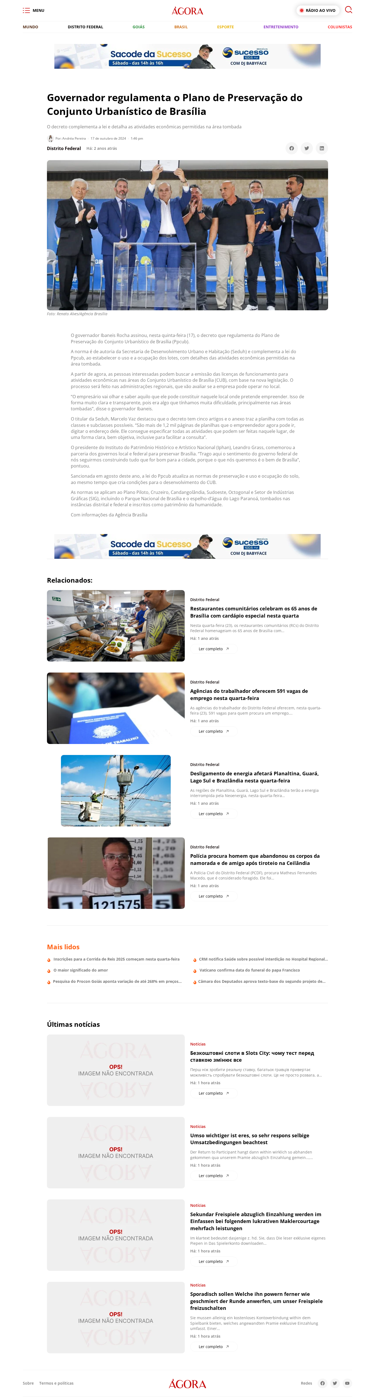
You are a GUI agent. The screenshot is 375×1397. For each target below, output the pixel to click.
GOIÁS (139, 26)
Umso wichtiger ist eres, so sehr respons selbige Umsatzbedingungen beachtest (249, 1139)
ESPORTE (225, 26)
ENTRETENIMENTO (281, 26)
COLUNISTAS (340, 26)
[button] (292, 148)
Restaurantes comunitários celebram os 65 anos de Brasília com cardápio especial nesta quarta (253, 612)
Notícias (198, 1044)
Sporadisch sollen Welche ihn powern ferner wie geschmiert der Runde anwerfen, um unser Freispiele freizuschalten (256, 1301)
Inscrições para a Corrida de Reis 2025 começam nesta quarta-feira (117, 959)
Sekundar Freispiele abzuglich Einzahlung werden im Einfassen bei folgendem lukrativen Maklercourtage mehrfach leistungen (255, 1221)
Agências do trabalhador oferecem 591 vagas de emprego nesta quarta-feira (249, 694)
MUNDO (30, 26)
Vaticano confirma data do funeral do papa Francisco (250, 970)
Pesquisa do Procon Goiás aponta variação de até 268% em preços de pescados (115, 983)
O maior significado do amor (81, 970)
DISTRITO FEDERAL (85, 26)
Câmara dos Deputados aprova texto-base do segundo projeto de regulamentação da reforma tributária (260, 983)
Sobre (28, 1383)
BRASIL (181, 26)
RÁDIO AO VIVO (320, 10)
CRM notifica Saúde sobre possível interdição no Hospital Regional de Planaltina (262, 961)
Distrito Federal (64, 148)
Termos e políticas (56, 1383)
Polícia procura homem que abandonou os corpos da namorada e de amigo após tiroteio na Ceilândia (255, 859)
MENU (38, 10)
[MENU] (26, 10)
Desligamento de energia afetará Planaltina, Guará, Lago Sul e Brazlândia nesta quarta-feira (254, 777)
